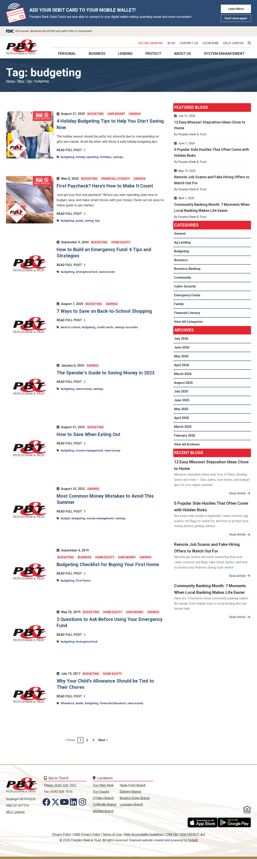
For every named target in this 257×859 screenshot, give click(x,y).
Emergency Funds (187, 295)
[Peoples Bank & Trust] (22, 47)
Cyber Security (185, 286)
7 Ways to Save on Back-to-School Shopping (104, 311)
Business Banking (187, 269)
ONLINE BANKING (150, 43)
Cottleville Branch (104, 804)
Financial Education (113, 703)
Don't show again (236, 18)
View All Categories (188, 322)
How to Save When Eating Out (90, 434)
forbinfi (193, 840)
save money (107, 271)
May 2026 (181, 356)
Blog (20, 81)
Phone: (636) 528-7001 (60, 785)
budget (65, 518)
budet (79, 703)
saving (89, 220)
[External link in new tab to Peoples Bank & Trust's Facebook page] (47, 802)
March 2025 (183, 427)
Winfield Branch (103, 811)
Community (182, 277)
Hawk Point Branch (133, 785)
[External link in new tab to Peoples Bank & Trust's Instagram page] (83, 802)
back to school (70, 327)
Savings (135, 113)
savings (118, 157)
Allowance (67, 703)
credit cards (105, 327)
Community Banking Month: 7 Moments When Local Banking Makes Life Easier (212, 209)
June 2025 (181, 400)
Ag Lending (182, 242)
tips (97, 220)
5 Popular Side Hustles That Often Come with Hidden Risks (212, 154)
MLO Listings (15, 812)
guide (79, 220)
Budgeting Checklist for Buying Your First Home (108, 564)
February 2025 (184, 435)
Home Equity (120, 242)
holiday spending (87, 157)
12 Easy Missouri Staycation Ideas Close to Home (212, 127)
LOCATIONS (210, 43)
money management (89, 450)
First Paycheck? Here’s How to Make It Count (105, 186)
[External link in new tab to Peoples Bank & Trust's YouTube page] (65, 802)
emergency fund (86, 271)
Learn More (236, 8)
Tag (29, 81)
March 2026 (183, 374)
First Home (83, 580)
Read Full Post (69, 150)
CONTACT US (189, 43)
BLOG (171, 43)
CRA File (172, 834)
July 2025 (181, 391)
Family (179, 304)
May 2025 (181, 409)
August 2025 (183, 383)
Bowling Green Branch (135, 798)
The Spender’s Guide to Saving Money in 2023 (106, 373)
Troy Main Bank (103, 785)
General (180, 233)
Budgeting (95, 113)
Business (84, 557)
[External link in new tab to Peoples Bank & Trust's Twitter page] (56, 802)
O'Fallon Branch (103, 798)
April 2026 (181, 365)
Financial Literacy (115, 178)
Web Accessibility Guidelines (144, 834)
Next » (103, 740)
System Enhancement (224, 54)
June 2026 (181, 347)
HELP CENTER (233, 43)
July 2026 (181, 338)
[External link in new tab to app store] (203, 822)
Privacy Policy (61, 834)
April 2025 (181, 418)
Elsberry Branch (130, 792)
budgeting (67, 157)
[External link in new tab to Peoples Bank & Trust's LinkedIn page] (74, 802)
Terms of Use (112, 834)
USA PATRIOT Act (192, 834)
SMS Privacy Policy (86, 834)
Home (10, 81)
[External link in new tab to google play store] (234, 822)
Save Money (116, 113)
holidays (105, 157)
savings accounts (126, 327)
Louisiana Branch (131, 804)
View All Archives (187, 444)
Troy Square (101, 792)
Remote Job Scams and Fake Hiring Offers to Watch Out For (212, 182)
